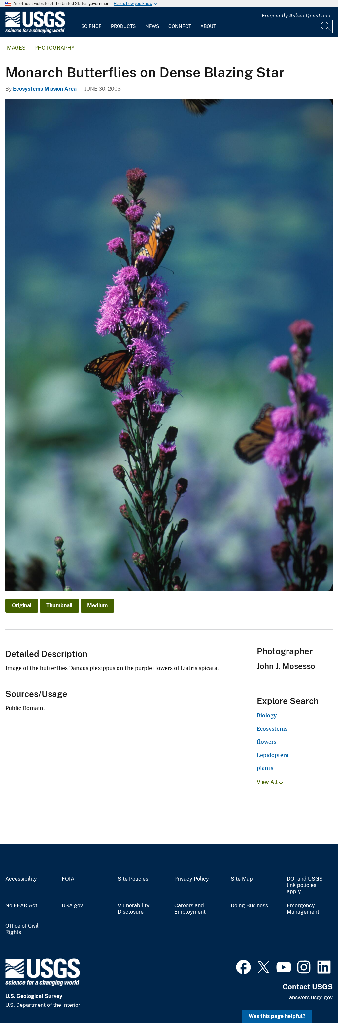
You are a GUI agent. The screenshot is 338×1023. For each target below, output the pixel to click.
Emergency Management (303, 909)
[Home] (35, 32)
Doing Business (249, 906)
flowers (266, 741)
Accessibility (21, 879)
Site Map (242, 879)
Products (123, 26)
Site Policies (133, 879)
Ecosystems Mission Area (45, 89)
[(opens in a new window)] (243, 966)
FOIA (68, 879)
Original (22, 605)
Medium (97, 605)
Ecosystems (272, 728)
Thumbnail (59, 605)
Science (91, 26)
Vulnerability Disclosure (134, 909)
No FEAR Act (21, 906)
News (152, 26)
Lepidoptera (272, 755)
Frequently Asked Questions (296, 16)
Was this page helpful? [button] (277, 1016)
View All (268, 782)
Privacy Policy (191, 879)
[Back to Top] (314, 999)
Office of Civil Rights (22, 929)
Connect (179, 26)
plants (265, 768)
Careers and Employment (190, 909)
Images (15, 48)
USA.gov (72, 906)
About (208, 26)
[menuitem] (91, 22)
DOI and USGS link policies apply (305, 885)
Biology (267, 715)
